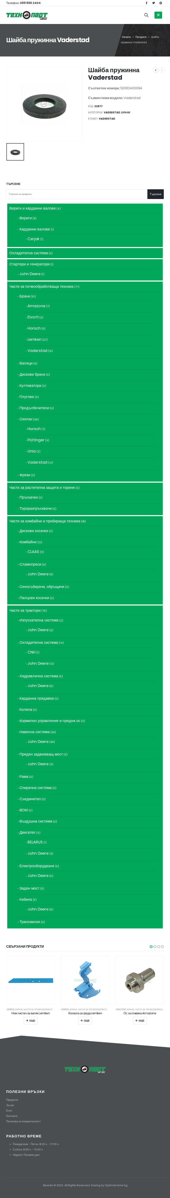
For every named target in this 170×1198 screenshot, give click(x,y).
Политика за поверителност (23, 1121)
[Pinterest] (161, 3)
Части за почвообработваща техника (46, 1009)
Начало (126, 37)
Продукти (141, 37)
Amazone (121, 1009)
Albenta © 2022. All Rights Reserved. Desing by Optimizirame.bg (85, 1185)
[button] (151, 946)
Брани (125, 112)
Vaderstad (112, 112)
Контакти (11, 1116)
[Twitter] (154, 3)
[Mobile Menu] (158, 15)
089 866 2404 (30, 3)
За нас (10, 1105)
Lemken (10, 1009)
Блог (9, 1110)
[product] (31, 980)
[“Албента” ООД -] (27, 15)
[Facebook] (146, 3)
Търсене (13, 184)
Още (32, 1020)
